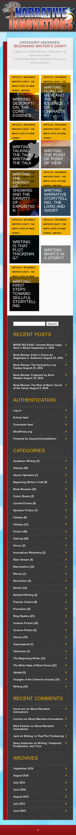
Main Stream (21, 559)
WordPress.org (22, 431)
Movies (17, 573)
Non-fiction (20, 580)
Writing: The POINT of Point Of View (54, 157)
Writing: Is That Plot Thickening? (23, 250)
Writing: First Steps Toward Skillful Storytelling (24, 293)
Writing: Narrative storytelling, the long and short (55, 200)
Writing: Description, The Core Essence (23, 107)
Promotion (20, 608)
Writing (25, 90)
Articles (17, 77)
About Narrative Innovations (45, 718)
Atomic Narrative (23, 475)
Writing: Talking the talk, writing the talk (23, 155)
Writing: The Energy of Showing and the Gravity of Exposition (23, 192)
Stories (17, 637)
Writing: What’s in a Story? (54, 254)
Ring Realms (21, 616)
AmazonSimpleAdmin (42, 438)
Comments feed (23, 424)
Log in (17, 410)
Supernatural (21, 644)
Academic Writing (24, 461)
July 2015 (19, 803)
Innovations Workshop (27, 552)
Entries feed (20, 417)
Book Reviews (22, 489)
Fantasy (18, 517)
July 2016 (19, 782)
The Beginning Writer (26, 658)
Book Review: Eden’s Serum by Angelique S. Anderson (33, 356)
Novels (17, 587)
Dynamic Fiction (23, 510)
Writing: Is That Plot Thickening (44, 736)
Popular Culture (23, 601)
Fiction (17, 531)
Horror (17, 545)
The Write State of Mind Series (23, 86)
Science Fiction (23, 623)
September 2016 (23, 768)
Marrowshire (21, 566)
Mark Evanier (21, 725)
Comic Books (21, 496)
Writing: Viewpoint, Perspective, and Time (37, 745)
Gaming (18, 538)
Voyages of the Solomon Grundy (33, 679)
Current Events (22, 503)
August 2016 (21, 775)
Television (19, 651)
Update (17, 672)
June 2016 (19, 789)
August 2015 (21, 796)
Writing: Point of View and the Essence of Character (55, 101)
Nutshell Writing (23, 594)
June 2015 (19, 810)
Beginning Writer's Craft (28, 482)
